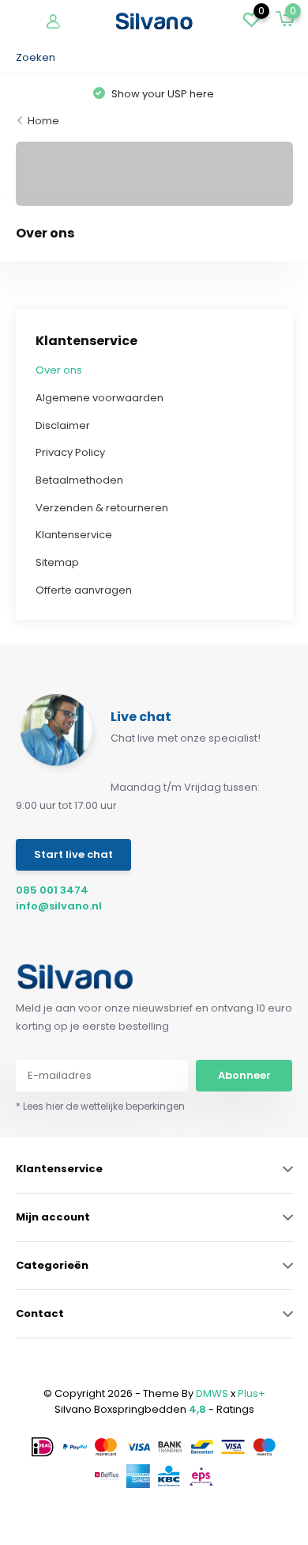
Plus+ (251, 1393)
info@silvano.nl (59, 905)
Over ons (59, 370)
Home (43, 120)
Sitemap (57, 562)
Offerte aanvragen (84, 590)
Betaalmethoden (79, 480)
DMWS (212, 1393)
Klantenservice (74, 534)
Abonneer (244, 1075)
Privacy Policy (70, 452)
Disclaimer (63, 425)
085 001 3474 (52, 890)
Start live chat (73, 854)
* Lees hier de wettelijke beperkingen (100, 1106)
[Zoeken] (285, 58)
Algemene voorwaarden (99, 397)
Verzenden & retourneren (102, 507)
